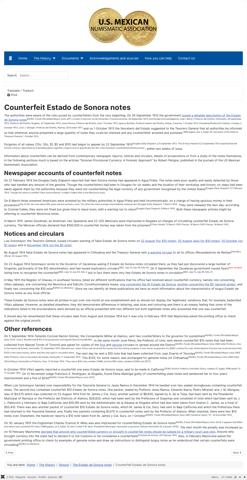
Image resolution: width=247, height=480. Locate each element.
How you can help (158, 58)
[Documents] (81, 58)
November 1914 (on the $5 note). (49, 245)
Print (13, 95)
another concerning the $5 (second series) (206, 284)
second (117, 345)
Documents (70, 58)
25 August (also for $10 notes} (199, 241)
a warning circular (160, 252)
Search (12, 75)
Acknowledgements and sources (114, 58)
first (103, 345)
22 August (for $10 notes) (158, 241)
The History (42, 58)
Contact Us (186, 58)
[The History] (53, 58)
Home (22, 58)
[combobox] (42, 75)
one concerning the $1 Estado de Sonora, (148, 284)
